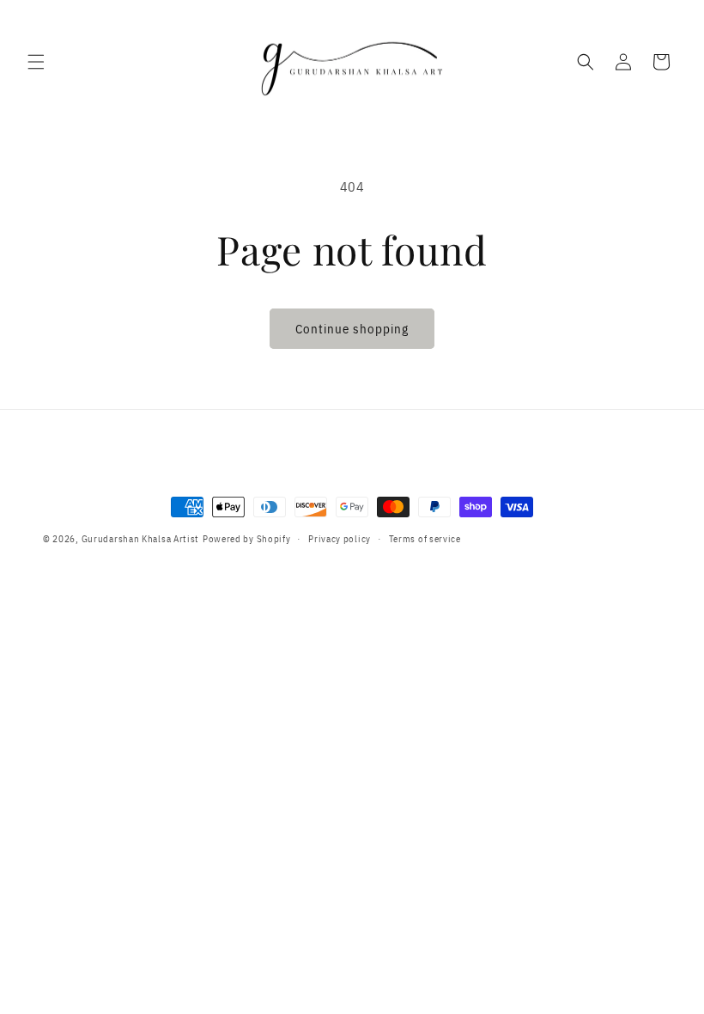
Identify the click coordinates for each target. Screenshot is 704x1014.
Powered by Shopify (247, 539)
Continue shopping (352, 329)
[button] (36, 62)
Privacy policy (339, 539)
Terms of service (425, 539)
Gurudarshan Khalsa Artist (141, 539)
